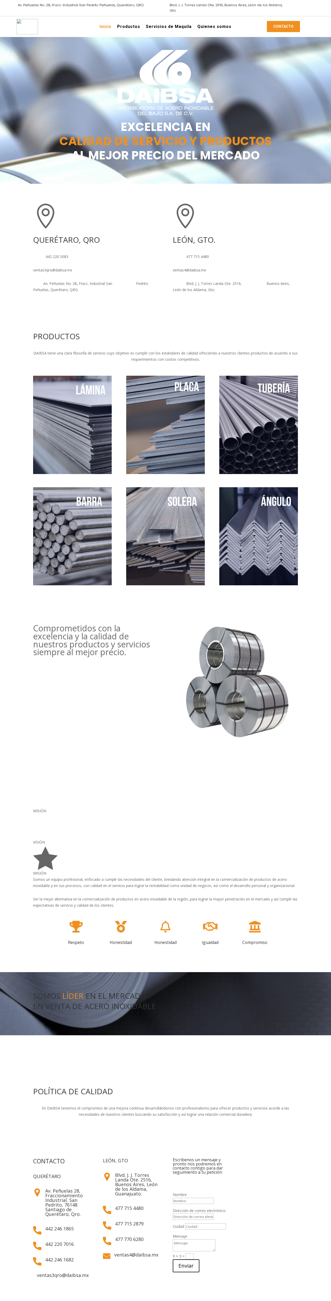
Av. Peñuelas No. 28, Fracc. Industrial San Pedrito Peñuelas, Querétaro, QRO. (81, 5)
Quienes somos (214, 27)
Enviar (186, 1265)
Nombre (180, 1194)
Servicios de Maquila (169, 27)
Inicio (105, 27)
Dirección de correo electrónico (199, 1210)
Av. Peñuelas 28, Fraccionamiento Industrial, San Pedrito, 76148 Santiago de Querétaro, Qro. (64, 1202)
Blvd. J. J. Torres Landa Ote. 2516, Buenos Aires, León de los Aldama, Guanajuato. (136, 1184)
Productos (128, 27)
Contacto (283, 26)
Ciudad (178, 1226)
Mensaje (180, 1236)
